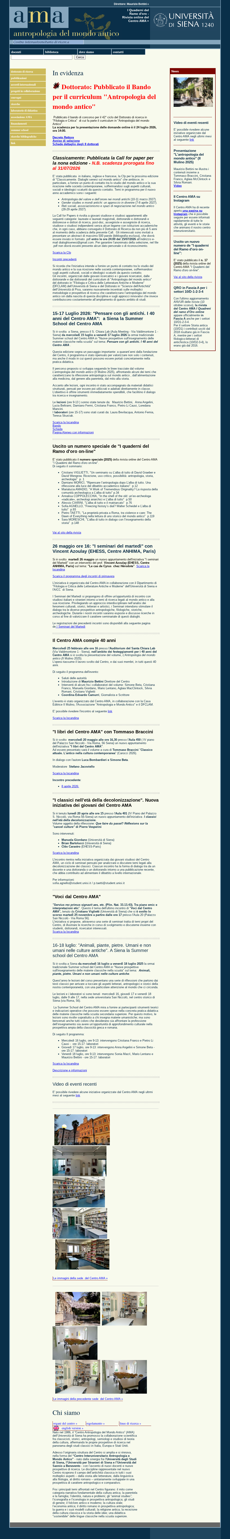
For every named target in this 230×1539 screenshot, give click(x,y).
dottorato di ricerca (22, 71)
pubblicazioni (19, 78)
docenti (16, 52)
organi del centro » (65, 1423)
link (13, 143)
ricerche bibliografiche (23, 136)
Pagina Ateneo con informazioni (73, 432)
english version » (72, 1428)
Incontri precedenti (65, 259)
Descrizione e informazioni (70, 1070)
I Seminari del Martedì (70, 626)
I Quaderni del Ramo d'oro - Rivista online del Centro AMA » (135, 15)
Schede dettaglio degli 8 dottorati (76, 144)
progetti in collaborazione (25, 91)
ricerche (15, 104)
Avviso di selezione (66, 140)
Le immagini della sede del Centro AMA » (80, 1278)
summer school (19, 130)
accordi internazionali (23, 84)
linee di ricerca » (130, 1423)
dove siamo (86, 52)
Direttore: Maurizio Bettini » (131, 4)
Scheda (57, 429)
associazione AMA (21, 117)
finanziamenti (19, 123)
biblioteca (51, 52)
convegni (16, 97)
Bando (57, 425)
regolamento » (95, 1423)
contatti (118, 52)
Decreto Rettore (63, 137)
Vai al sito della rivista (67, 532)
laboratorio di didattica (24, 110)
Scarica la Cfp (62, 252)
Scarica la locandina (66, 422)
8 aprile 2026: (70, 786)
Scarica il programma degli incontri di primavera (83, 576)
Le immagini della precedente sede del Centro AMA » (88, 1399)
